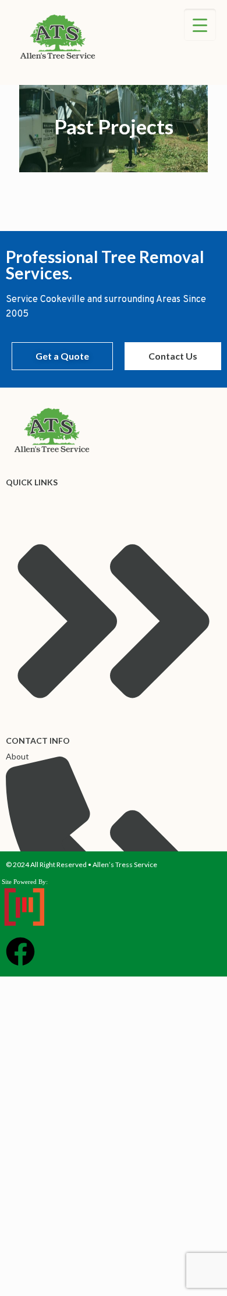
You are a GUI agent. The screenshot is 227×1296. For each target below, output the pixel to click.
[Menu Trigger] (200, 25)
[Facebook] (20, 951)
